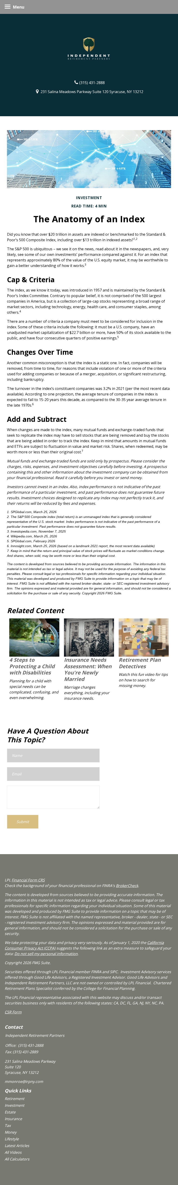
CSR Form (13, 1012)
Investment (14, 1105)
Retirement (14, 1098)
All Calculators (17, 1159)
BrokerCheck (127, 885)
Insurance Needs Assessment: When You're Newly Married (87, 669)
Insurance (13, 1118)
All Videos (13, 1152)
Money (10, 1132)
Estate (10, 1112)
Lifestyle (12, 1138)
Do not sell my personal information (46, 953)
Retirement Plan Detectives (140, 663)
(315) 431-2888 (92, 82)
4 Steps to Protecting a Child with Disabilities (32, 666)
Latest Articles (17, 1145)
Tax (8, 1125)
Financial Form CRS (28, 880)
